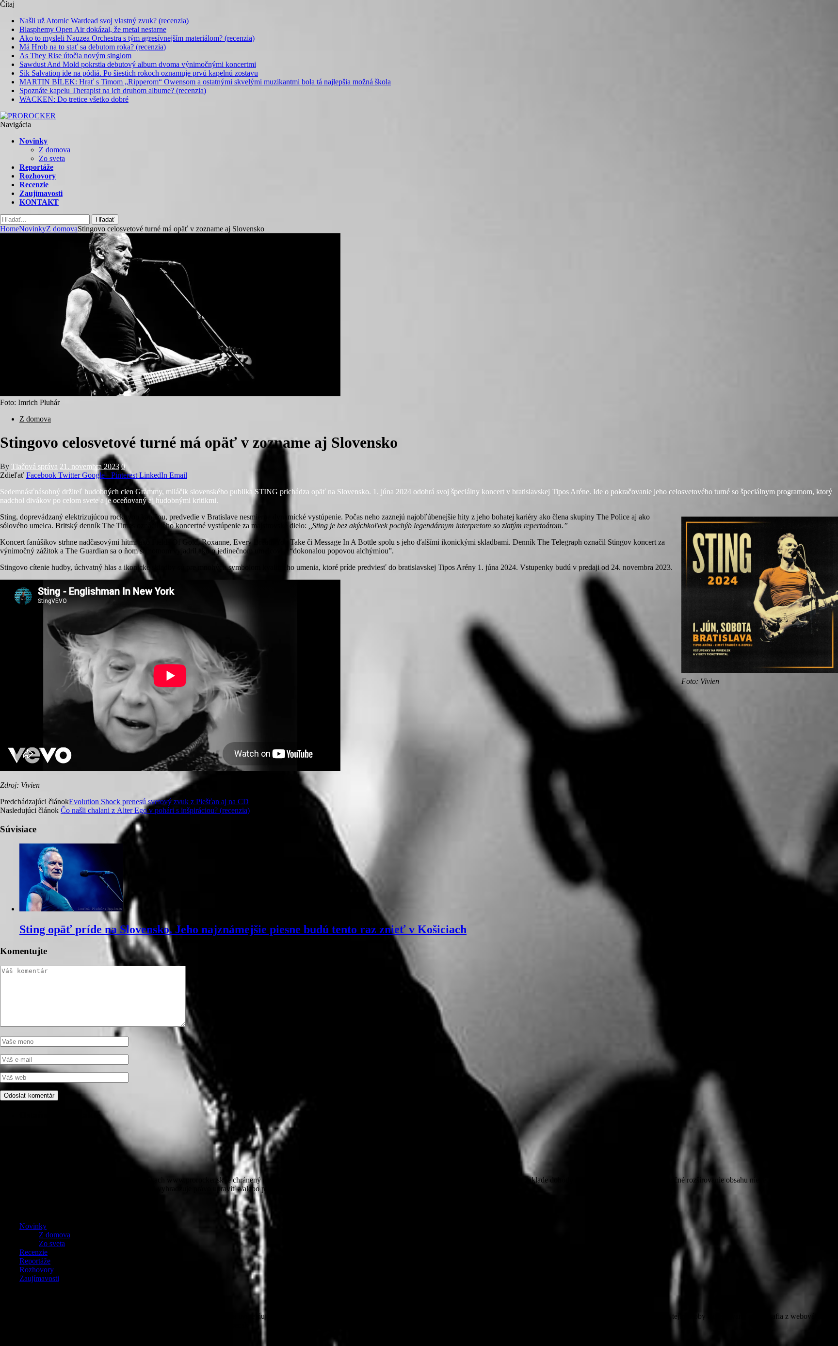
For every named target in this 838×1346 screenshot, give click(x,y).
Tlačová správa (34, 466)
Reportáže (36, 167)
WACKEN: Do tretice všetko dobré (74, 99)
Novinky (33, 141)
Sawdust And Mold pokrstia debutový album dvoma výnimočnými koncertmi (137, 64)
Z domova (54, 150)
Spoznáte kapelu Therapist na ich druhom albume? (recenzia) (112, 90)
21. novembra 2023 (89, 466)
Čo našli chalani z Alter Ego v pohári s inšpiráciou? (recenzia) (155, 810)
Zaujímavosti (41, 193)
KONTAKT (39, 202)
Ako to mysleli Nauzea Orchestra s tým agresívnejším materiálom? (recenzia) (137, 38)
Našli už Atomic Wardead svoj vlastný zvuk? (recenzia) (104, 20)
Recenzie (33, 184)
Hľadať (105, 219)
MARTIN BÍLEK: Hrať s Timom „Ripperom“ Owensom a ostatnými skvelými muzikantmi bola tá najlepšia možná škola (205, 82)
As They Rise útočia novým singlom (75, 55)
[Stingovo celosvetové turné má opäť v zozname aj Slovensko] (170, 393)
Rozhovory (37, 176)
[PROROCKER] (28, 116)
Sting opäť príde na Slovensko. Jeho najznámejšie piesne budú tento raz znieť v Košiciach (243, 929)
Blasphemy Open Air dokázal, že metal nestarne (92, 29)
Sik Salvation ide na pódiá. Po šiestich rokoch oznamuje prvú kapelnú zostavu (138, 73)
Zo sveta (52, 158)
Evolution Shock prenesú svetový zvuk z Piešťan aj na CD (159, 801)
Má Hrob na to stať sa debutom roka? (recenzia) (92, 47)
